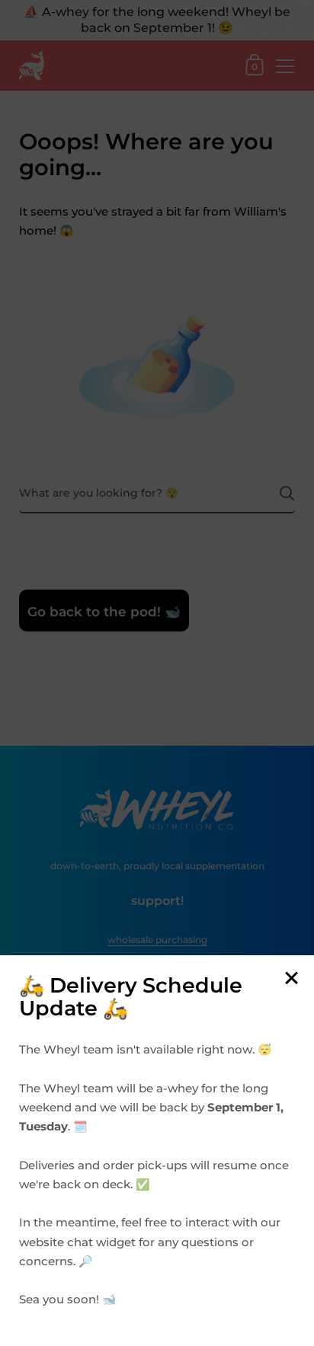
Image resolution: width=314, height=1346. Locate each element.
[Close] (291, 979)
